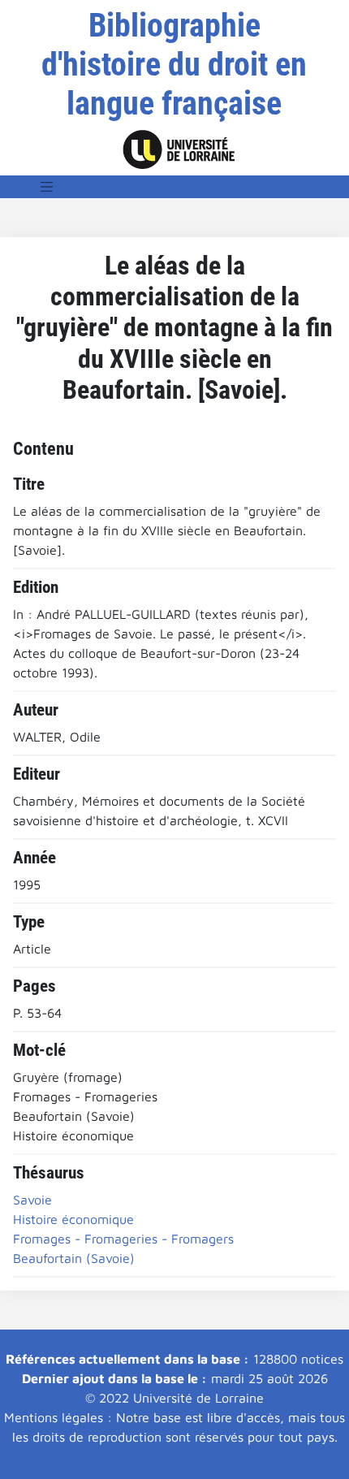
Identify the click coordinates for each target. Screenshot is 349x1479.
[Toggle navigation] (47, 186)
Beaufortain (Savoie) (74, 1258)
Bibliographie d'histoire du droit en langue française (174, 64)
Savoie (32, 1199)
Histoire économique (73, 1219)
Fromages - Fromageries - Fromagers (123, 1238)
